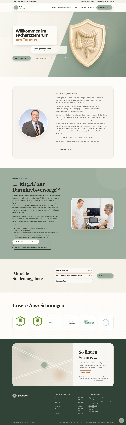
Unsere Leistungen (42, 58)
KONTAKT (91, 7)
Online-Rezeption (104, 7)
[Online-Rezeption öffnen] (121, 420)
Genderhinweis (110, 422)
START (54, 7)
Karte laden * (85, 372)
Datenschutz (69, 422)
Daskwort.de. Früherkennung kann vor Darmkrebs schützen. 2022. (31, 237)
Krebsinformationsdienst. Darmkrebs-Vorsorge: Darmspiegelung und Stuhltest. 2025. (36, 232)
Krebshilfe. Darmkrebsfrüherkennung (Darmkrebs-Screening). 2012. (31, 235)
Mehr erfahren (105, 276)
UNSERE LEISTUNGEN (64, 7)
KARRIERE (83, 7)
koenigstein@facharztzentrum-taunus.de (102, 1)
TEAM (75, 7)
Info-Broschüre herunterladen (26, 242)
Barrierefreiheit (101, 422)
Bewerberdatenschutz (90, 422)
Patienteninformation (79, 422)
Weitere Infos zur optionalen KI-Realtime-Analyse (32, 247)
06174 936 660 (85, 1)
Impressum (62, 422)
